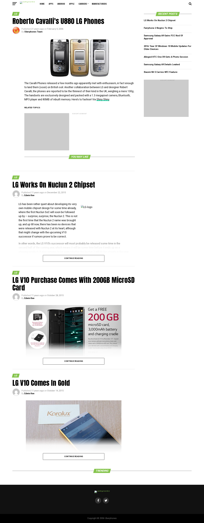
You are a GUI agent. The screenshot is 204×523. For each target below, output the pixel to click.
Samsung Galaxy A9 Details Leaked (162, 64)
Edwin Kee (29, 195)
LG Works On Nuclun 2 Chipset (159, 20)
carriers (83, 3)
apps (51, 3)
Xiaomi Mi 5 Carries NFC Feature (160, 72)
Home (42, 3)
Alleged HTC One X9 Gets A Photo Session (166, 57)
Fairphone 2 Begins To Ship (158, 28)
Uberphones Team (33, 32)
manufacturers (99, 3)
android (61, 3)
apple (71, 3)
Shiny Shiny (102, 99)
